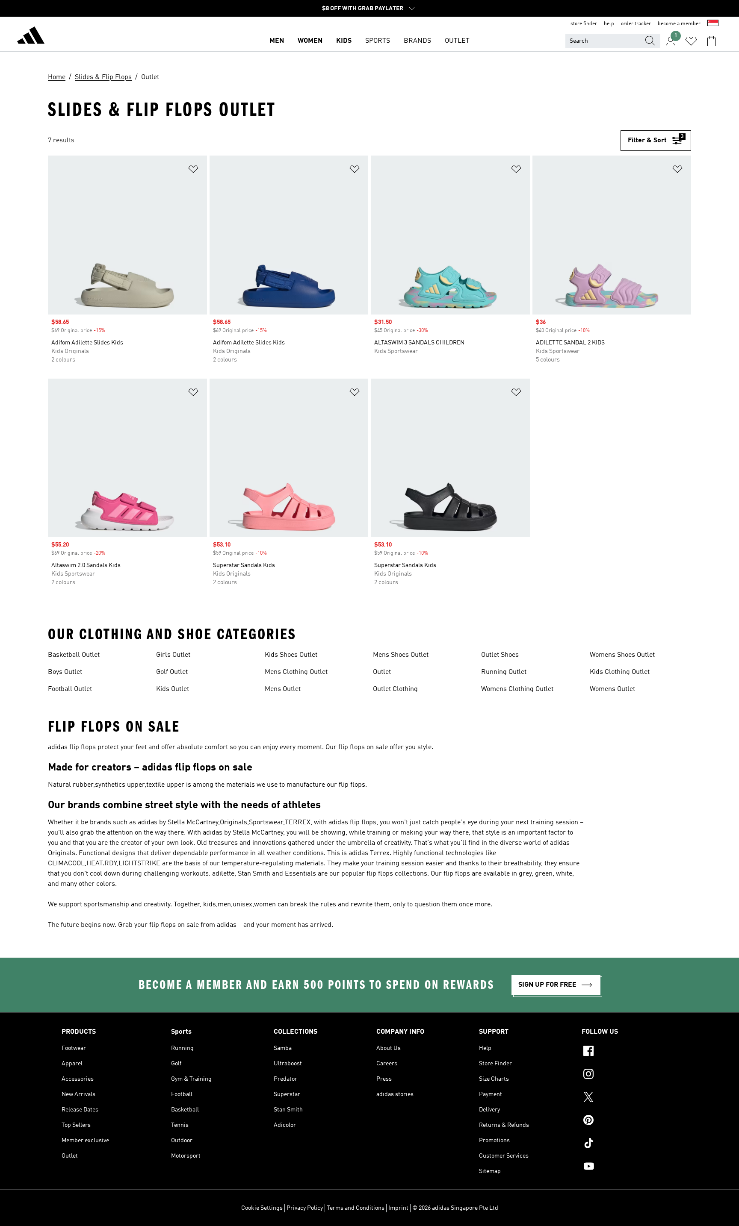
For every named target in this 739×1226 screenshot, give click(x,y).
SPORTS (377, 41)
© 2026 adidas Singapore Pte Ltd (455, 1208)
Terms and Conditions (355, 1208)
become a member (679, 23)
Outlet (382, 672)
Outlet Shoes (500, 655)
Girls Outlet (173, 655)
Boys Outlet (65, 672)
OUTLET (457, 41)
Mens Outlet (283, 689)
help (609, 23)
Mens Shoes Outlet (401, 655)
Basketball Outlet (74, 655)
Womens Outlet (612, 689)
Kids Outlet (172, 689)
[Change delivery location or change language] (713, 24)
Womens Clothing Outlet (517, 689)
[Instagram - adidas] (629, 1075)
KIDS (344, 41)
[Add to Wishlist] (193, 170)
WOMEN (310, 41)
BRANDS (417, 41)
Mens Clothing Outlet (296, 672)
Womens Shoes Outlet (622, 655)
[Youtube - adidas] (629, 1167)
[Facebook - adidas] (629, 1052)
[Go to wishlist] (691, 41)
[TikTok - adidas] (629, 1144)
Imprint (398, 1208)
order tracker (636, 23)
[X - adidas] (629, 1098)
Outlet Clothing (395, 689)
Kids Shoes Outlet (291, 655)
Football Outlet (70, 689)
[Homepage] (30, 36)
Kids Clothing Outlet (620, 672)
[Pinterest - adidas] (629, 1121)
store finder (584, 23)
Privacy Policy (305, 1208)
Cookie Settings (262, 1208)
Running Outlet (503, 672)
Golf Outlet (172, 672)
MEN (276, 41)
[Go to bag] (711, 41)
